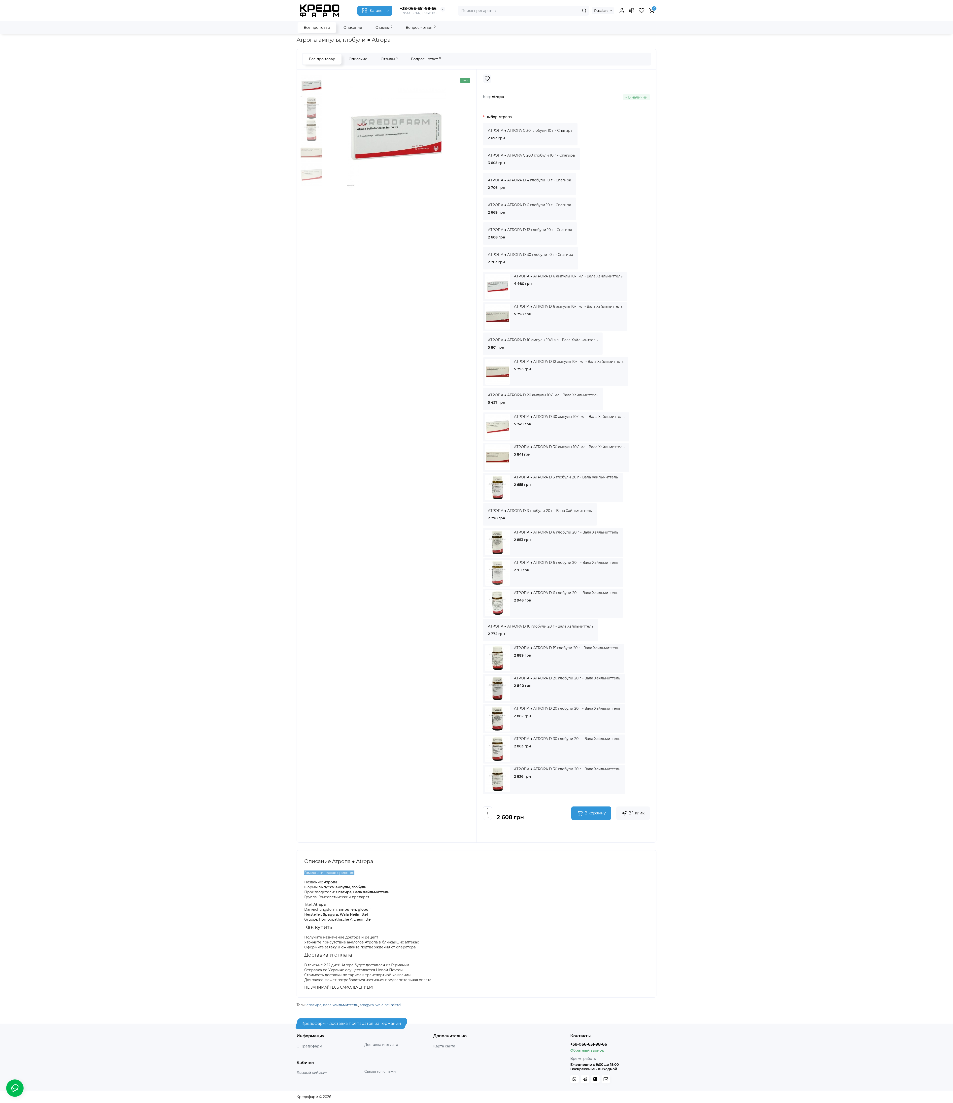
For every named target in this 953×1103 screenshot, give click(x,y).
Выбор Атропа (498, 117)
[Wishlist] (487, 78)
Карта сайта (444, 1046)
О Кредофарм (309, 1046)
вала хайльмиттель (340, 1005)
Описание (352, 27)
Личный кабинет (312, 1073)
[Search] (584, 11)
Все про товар (317, 27)
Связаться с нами (380, 1071)
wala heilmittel (388, 1005)
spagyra (367, 1005)
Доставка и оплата (381, 1044)
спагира (313, 1005)
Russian (601, 10)
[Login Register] (622, 11)
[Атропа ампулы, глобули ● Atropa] (396, 136)
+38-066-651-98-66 (418, 8)
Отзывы (383, 27)
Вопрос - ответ (421, 27)
